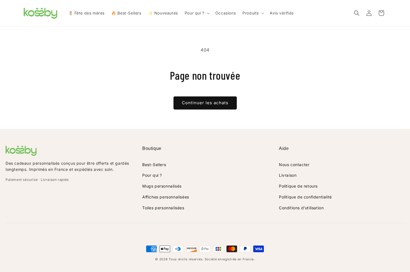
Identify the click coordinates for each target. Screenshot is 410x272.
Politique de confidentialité (305, 197)
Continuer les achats (205, 102)
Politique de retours (298, 186)
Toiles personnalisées (163, 207)
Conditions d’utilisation (301, 207)
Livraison (287, 175)
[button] (196, 13)
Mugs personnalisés (162, 186)
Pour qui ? (152, 175)
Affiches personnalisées (165, 197)
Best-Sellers (154, 164)
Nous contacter (294, 164)
